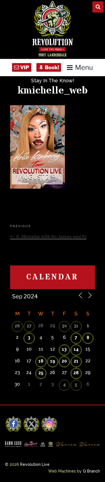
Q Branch (91, 471)
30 (64, 325)
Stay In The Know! (52, 80)
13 (64, 349)
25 (40, 372)
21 (76, 361)
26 (17, 325)
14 (76, 349)
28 (76, 372)
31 (76, 325)
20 (64, 361)
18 (40, 361)
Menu (84, 67)
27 (29, 325)
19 (52, 361)
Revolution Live (35, 464)
